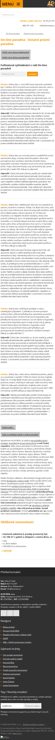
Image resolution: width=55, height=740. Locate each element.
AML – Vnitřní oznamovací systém (17, 642)
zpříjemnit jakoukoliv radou (24, 497)
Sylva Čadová (8, 681)
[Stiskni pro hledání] (49, 14)
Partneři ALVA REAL (11, 631)
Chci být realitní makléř (12, 658)
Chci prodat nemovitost (13, 655)
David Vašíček (9, 677)
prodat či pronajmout (21, 486)
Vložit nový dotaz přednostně (15, 52)
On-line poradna (13, 33)
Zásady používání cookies (33, 724)
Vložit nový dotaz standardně (15, 57)
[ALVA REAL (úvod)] (1, 33)
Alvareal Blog (8, 662)
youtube (16, 613)
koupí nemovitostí (28, 443)
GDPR (5, 638)
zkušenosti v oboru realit (17, 480)
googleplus (10, 613)
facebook (4, 613)
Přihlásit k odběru (32, 706)
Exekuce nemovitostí (11, 674)
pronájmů (13, 443)
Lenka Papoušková (11, 685)
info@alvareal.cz (47, 25)
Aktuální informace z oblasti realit (17, 634)
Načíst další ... (8, 427)
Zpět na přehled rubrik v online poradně (20, 434)
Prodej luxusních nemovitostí (15, 670)
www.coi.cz (17, 733)
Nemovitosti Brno (10, 666)
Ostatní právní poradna (33, 33)
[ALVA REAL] (51, 6)
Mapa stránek (9, 627)
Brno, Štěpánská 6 (15, 586)
